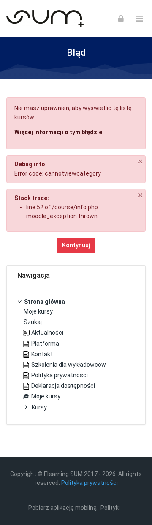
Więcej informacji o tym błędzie (58, 132)
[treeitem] (76, 355)
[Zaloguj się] (121, 19)
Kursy (39, 407)
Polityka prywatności (89, 482)
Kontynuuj (76, 245)
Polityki (110, 507)
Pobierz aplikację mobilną (62, 507)
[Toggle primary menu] (139, 19)
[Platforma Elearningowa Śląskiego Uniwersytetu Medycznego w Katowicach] (45, 18)
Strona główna (44, 301)
